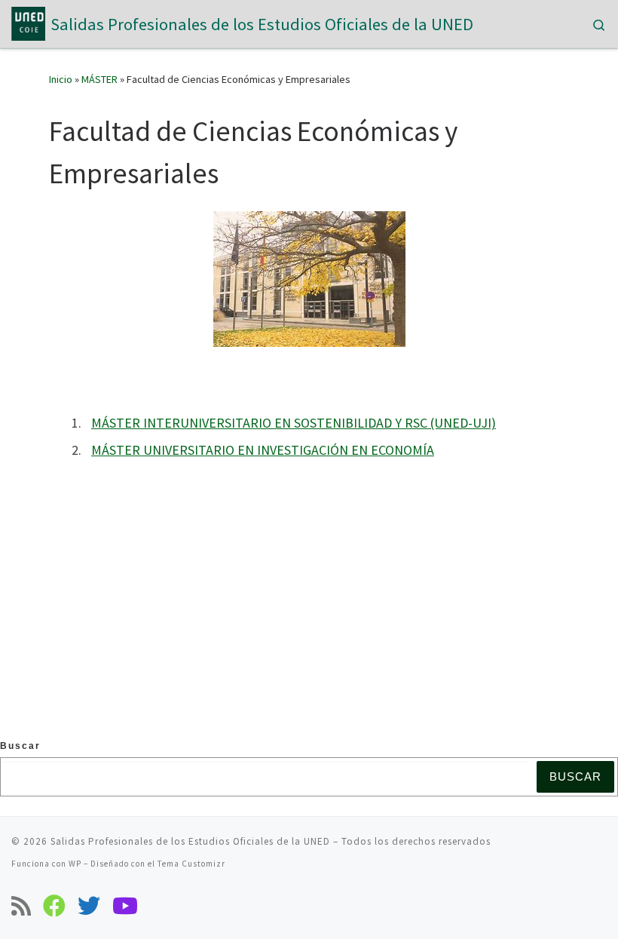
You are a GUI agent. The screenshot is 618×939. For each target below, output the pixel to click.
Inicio (60, 79)
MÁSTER (99, 79)
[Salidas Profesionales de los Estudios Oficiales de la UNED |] (28, 21)
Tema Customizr (191, 863)
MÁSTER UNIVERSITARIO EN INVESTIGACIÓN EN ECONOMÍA (262, 450)
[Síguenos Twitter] (89, 906)
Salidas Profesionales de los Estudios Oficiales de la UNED (190, 841)
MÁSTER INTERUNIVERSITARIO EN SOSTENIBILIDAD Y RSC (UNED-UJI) (293, 422)
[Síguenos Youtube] (125, 906)
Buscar (20, 746)
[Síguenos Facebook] (54, 906)
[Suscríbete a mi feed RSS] (21, 906)
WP (75, 863)
